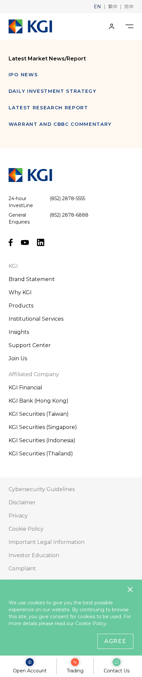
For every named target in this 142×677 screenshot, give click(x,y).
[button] (97, 7)
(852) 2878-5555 (67, 198)
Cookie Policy (90, 623)
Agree (115, 641)
